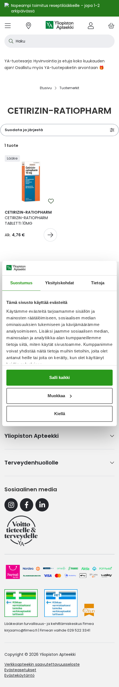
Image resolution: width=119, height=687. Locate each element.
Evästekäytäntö (19, 675)
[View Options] (50, 235)
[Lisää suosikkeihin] (51, 201)
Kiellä (59, 413)
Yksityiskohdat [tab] (59, 282)
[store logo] (59, 25)
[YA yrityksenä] (21, 531)
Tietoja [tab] (97, 282)
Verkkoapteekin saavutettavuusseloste (42, 664)
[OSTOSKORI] (111, 26)
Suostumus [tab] (21, 282)
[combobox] (59, 41)
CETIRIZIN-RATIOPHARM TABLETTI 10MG (28, 217)
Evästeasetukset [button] (20, 670)
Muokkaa (56, 395)
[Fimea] (21, 603)
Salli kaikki (59, 377)
